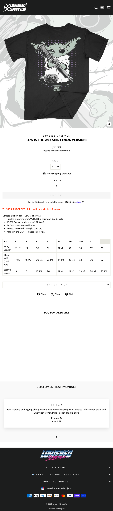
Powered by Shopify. (56, 508)
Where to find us (55, 482)
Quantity (56, 180)
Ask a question (56, 285)
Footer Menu (55, 467)
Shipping (46, 150)
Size (55, 161)
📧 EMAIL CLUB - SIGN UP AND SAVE (55, 474)
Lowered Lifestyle (56, 136)
